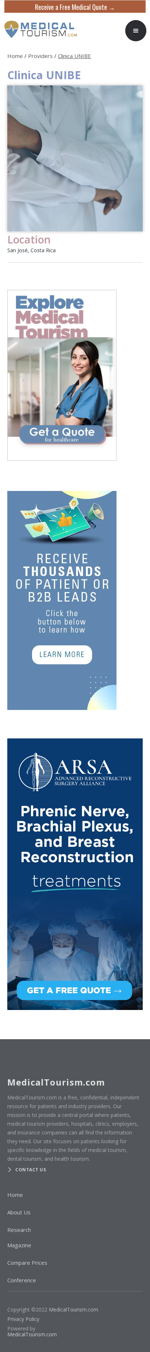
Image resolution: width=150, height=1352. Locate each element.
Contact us (30, 1170)
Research (19, 1229)
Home (15, 55)
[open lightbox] (75, 158)
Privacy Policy (23, 1318)
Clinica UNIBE (74, 55)
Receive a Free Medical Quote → (75, 7)
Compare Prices (27, 1262)
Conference (21, 1280)
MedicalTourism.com (73, 1309)
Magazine (19, 1245)
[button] (135, 30)
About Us (19, 1212)
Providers (40, 55)
